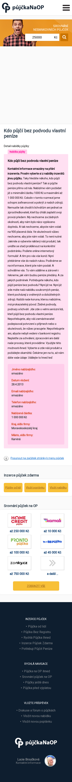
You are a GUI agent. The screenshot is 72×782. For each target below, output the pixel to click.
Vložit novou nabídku (37, 716)
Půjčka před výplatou (37, 688)
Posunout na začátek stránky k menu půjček (37, 458)
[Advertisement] (36, 86)
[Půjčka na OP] (36, 749)
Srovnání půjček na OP (37, 677)
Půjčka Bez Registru (37, 632)
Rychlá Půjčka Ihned (37, 637)
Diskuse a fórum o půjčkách (36, 710)
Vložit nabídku (58, 487)
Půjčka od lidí (37, 626)
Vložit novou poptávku (37, 721)
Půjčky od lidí (13, 487)
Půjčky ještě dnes (37, 682)
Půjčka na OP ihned (37, 671)
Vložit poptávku (35, 487)
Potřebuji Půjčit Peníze (37, 649)
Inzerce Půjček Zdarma (37, 643)
